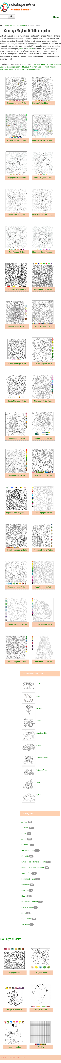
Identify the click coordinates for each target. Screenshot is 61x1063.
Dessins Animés (27, 851)
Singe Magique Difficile (17, 327)
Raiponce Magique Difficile (17, 103)
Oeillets (39, 708)
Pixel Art (41, 1047)
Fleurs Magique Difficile (17, 438)
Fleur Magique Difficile (43, 364)
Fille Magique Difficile (43, 476)
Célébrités (25, 845)
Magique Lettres (15, 67)
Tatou (38, 782)
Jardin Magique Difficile (17, 401)
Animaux (25, 828)
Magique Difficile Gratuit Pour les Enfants (22, 289)
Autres (24, 839)
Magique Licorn (15, 973)
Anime (24, 833)
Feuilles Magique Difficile (17, 550)
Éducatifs (25, 856)
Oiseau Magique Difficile (17, 587)
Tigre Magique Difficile (43, 624)
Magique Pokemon (29, 67)
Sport (23, 913)
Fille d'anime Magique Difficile (17, 364)
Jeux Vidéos (26, 873)
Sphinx (38, 795)
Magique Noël (43, 67)
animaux (29, 49)
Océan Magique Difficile (43, 327)
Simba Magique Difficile (43, 178)
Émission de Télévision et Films (33, 862)
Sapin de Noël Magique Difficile (18, 513)
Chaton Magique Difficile (17, 215)
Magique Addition (33, 69)
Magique (37, 64)
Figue (38, 696)
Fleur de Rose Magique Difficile (44, 215)
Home (56, 17)
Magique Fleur (41, 973)
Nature (24, 896)
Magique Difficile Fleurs (43, 401)
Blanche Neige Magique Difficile (44, 103)
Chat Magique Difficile (43, 513)
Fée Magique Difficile (17, 476)
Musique (25, 890)
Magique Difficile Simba (17, 178)
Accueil (5, 26)
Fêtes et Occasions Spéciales (33, 868)
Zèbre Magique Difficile (43, 662)
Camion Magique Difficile (43, 438)
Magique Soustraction (17, 69)
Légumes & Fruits (28, 879)
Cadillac (39, 745)
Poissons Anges (41, 770)
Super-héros (26, 919)
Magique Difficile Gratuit (43, 550)
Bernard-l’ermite (42, 758)
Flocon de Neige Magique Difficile (45, 252)
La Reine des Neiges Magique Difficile (21, 140)
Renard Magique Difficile (17, 624)
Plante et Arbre (27, 907)
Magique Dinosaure (15, 1010)
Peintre (38, 721)
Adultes (24, 822)
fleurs (21, 49)
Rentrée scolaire (41, 733)
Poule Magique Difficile (43, 289)
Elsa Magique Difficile (17, 252)
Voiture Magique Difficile (17, 662)
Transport (25, 924)
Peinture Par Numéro (18, 26)
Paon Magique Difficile (43, 587)
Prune (38, 684)
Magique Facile (47, 64)
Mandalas (25, 885)
